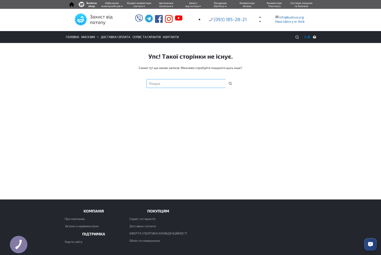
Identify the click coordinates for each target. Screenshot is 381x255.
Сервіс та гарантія (142, 219)
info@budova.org (291, 17)
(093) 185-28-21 (230, 19)
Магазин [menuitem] (88, 37)
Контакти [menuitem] (171, 37)
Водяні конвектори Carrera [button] (139, 4)
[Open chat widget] (370, 244)
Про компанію (75, 219)
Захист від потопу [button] (192, 4)
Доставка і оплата (142, 226)
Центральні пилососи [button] (166, 4)
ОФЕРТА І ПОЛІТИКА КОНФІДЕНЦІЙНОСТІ (158, 233)
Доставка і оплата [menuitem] (115, 37)
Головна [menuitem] (72, 37)
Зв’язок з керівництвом (82, 226)
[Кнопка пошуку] (230, 83)
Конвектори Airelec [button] (247, 4)
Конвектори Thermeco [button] (274, 4)
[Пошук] (297, 37)
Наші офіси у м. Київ (289, 21)
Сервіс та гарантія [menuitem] (147, 37)
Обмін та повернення (144, 240)
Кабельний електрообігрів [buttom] (111, 4)
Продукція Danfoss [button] (220, 4)
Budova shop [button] (91, 4)
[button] (71, 4)
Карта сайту (73, 242)
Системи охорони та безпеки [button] (301, 4)
